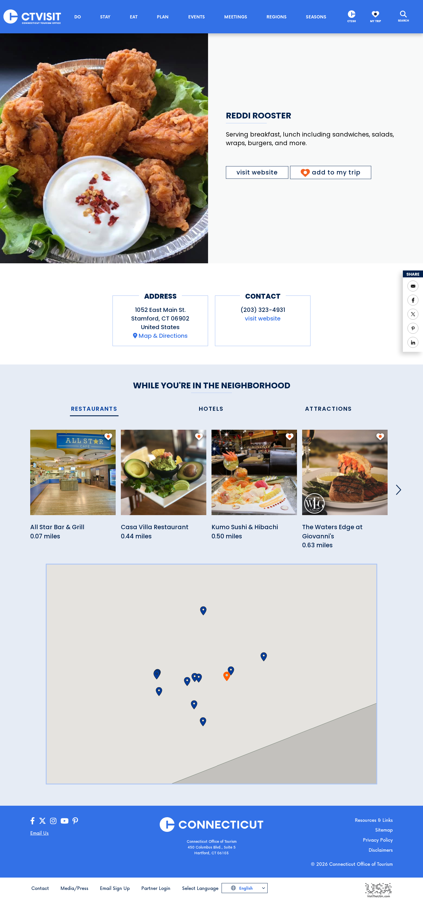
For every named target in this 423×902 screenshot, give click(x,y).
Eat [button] (134, 16)
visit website (257, 172)
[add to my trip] (108, 436)
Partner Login (155, 888)
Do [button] (77, 16)
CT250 (351, 21)
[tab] (94, 409)
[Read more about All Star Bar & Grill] (73, 475)
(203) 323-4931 (263, 310)
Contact (40, 888)
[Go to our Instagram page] (53, 821)
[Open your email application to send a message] (412, 286)
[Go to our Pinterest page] (75, 821)
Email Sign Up (115, 888)
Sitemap (384, 829)
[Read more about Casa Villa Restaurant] (163, 475)
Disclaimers (381, 849)
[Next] (398, 490)
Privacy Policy (378, 839)
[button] (231, 670)
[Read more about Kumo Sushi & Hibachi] (254, 475)
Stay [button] (105, 16)
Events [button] (196, 16)
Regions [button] (276, 16)
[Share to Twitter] (412, 314)
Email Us (39, 832)
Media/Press (74, 888)
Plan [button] (163, 16)
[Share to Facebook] (412, 300)
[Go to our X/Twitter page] (42, 821)
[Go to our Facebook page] (32, 821)
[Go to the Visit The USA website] (378, 889)
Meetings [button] (235, 16)
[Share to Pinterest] (412, 328)
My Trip (375, 21)
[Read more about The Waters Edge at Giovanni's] (345, 475)
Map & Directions (163, 336)
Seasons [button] (316, 16)
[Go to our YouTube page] (64, 821)
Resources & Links (374, 820)
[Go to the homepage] (32, 16)
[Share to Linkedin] (412, 342)
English (245, 888)
